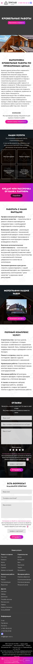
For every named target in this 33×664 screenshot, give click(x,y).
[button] (30, 306)
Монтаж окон (5, 602)
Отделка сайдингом (24, 577)
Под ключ (4, 557)
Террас (20, 567)
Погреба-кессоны (6, 599)
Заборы (3, 594)
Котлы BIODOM (5, 610)
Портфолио (4, 623)
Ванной (3, 565)
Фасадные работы (24, 574)
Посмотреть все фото (16, 318)
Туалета (3, 567)
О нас (2, 620)
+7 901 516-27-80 (6, 631)
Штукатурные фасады (24, 579)
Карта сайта (24, 643)
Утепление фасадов (24, 582)
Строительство (23, 554)
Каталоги (9, 607)
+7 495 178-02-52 (23, 3)
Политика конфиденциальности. (23, 651)
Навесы (3, 604)
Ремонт (3, 579)
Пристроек (21, 565)
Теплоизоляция (5, 582)
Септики (3, 591)
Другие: (3, 589)
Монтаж (3, 577)
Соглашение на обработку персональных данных (16, 453)
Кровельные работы (7, 574)
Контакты (4, 626)
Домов (19, 557)
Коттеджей (21, 559)
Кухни (3, 562)
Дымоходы (4, 596)
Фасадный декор (23, 585)
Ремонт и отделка (7, 554)
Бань (19, 562)
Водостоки (4, 585)
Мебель (3, 607)
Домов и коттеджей (7, 570)
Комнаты (3, 559)
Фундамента (21, 570)
